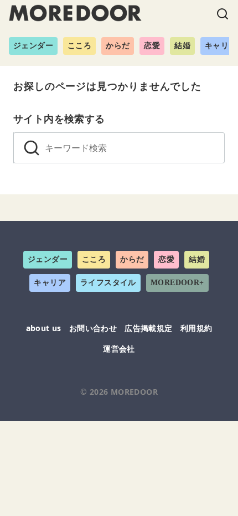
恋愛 (152, 46)
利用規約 (196, 328)
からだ (118, 46)
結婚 (182, 46)
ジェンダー (33, 46)
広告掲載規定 (148, 328)
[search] (31, 147)
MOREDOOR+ (177, 282)
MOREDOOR (134, 391)
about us (43, 328)
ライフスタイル (108, 282)
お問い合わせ (93, 328)
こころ (79, 46)
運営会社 (119, 348)
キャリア (50, 282)
